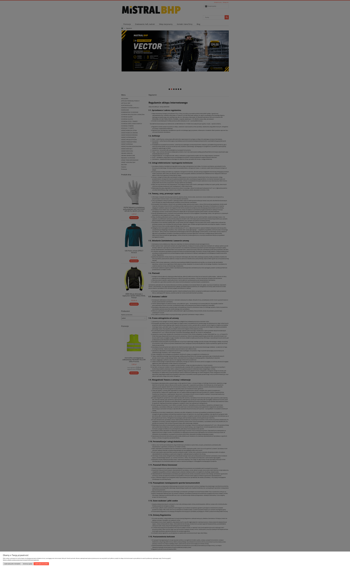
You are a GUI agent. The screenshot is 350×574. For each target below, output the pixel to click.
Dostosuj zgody (27, 564)
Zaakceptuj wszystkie (41, 564)
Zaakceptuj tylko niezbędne (12, 564)
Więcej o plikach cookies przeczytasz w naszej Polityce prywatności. (21, 560)
